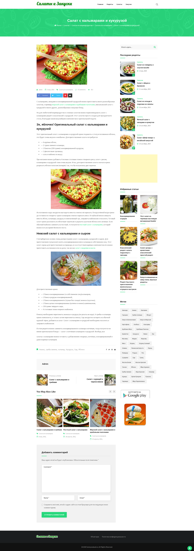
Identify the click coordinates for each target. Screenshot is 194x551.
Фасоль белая (126, 362)
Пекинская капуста (137, 348)
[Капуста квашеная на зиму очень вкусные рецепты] (148, 268)
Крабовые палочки (142, 329)
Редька (134, 353)
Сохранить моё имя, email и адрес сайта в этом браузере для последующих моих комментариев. (76, 506)
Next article (98, 376)
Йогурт (149, 315)
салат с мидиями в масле (85, 248)
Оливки (124, 348)
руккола (148, 376)
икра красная (140, 372)
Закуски (129, 4)
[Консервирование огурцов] (128, 204)
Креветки (125, 334)
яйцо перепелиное (139, 381)
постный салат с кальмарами (91, 224)
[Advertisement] (138, 168)
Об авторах (95, 537)
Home (58, 25)
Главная (100, 4)
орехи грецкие (136, 376)
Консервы (147, 324)
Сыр (75, 349)
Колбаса (136, 324)
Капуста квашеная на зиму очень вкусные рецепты (148, 279)
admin (40, 90)
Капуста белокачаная (129, 320)
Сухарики (125, 357)
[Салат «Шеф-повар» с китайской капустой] (127, 141)
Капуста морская (145, 320)
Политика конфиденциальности (114, 537)
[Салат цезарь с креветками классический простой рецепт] (148, 236)
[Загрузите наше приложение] (135, 408)
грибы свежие (51, 349)
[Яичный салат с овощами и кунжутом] (127, 123)
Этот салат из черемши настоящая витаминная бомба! (148, 218)
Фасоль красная (140, 362)
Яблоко (82, 349)
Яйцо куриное (144, 367)
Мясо (123, 343)
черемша (125, 381)
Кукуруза (69, 349)
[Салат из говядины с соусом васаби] (127, 69)
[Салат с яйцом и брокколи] (127, 87)
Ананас (42, 349)
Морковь (144, 339)
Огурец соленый (144, 343)
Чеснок (124, 367)
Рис (143, 353)
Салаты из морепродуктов (82, 25)
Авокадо (125, 310)
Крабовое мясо (127, 329)
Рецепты (110, 4)
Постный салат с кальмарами (49, 430)
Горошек (125, 315)
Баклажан (144, 310)
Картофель (125, 324)
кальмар (61, 349)
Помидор (125, 353)
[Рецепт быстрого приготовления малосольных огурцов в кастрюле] (128, 270)
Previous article (55, 376)
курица (124, 376)
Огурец (132, 343)
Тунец (141, 357)
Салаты (119, 4)
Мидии (134, 339)
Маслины (125, 339)
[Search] (157, 4)
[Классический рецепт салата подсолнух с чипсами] (128, 236)
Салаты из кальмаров (103, 25)
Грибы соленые (137, 315)
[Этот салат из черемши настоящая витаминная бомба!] (148, 204)
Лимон (145, 334)
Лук (153, 334)
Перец (150, 348)
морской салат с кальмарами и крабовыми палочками (73, 104)
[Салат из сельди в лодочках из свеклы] (127, 105)
